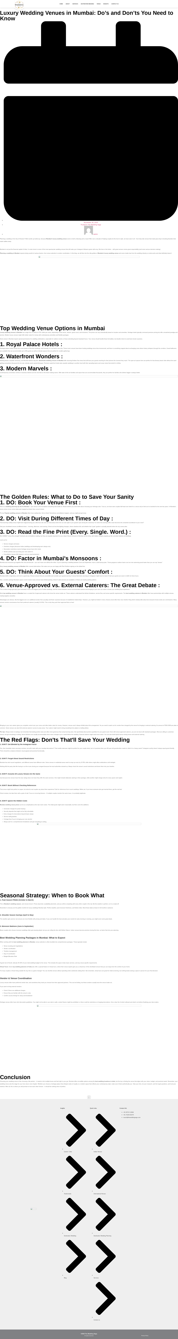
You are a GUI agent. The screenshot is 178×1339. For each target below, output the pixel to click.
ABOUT (68, 4)
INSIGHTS (106, 4)
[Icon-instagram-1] (159, 3)
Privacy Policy (144, 1335)
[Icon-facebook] (155, 3)
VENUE (99, 4)
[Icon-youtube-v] (162, 3)
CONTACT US (115, 4)
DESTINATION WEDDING (87, 4)
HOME (61, 4)
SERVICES (75, 4)
